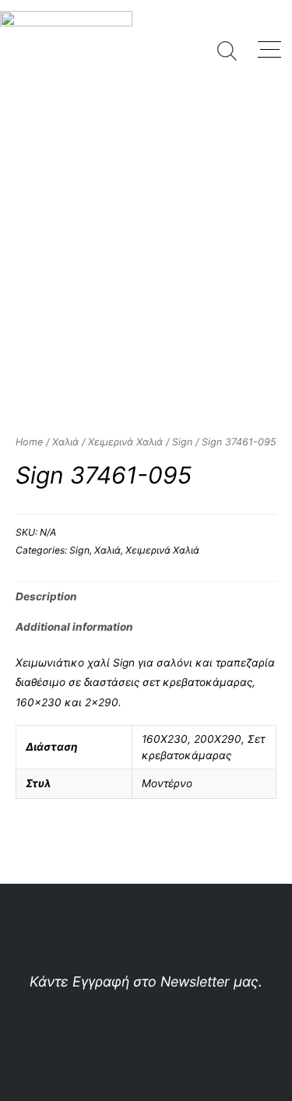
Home (29, 442)
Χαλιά (65, 442)
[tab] (146, 597)
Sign (182, 442)
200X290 (217, 739)
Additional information (74, 627)
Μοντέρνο (167, 783)
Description (46, 596)
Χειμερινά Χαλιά (125, 442)
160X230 (165, 739)
